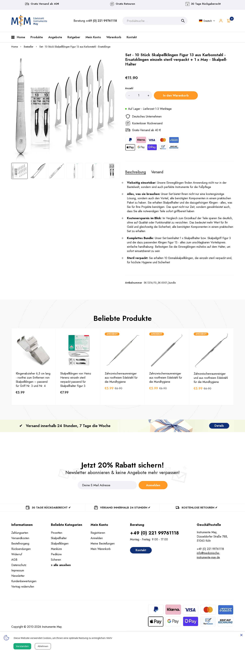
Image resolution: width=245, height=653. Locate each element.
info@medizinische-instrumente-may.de (208, 555)
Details (219, 426)
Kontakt (141, 550)
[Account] (221, 20)
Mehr (109, 638)
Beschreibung (135, 172)
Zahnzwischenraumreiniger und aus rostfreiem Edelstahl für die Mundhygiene (211, 378)
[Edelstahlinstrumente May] (29, 20)
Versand (157, 172)
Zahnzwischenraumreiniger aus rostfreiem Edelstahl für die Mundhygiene (121, 377)
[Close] (241, 635)
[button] (207, 21)
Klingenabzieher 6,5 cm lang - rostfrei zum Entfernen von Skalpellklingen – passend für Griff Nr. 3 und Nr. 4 (33, 379)
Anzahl (129, 88)
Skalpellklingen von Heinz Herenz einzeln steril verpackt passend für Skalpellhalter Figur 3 (75, 379)
